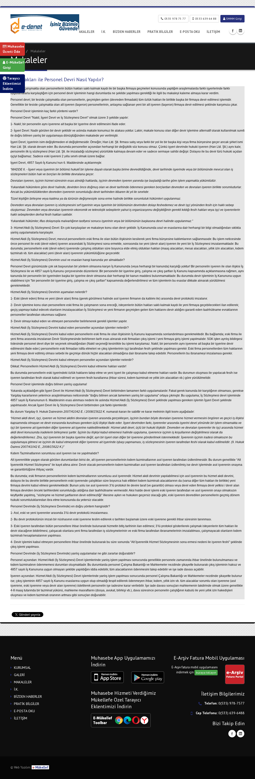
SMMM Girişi (233, 18)
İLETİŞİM (213, 32)
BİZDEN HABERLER (126, 32)
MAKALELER (85, 32)
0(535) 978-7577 (231, 703)
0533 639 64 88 (205, 18)
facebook (233, 30)
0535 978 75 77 (175, 18)
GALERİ (19, 675)
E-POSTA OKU (190, 32)
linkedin (240, 30)
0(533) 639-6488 (231, 713)
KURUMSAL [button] (22, 667)
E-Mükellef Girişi (13, 65)
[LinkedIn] (240, 733)
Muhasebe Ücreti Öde (13, 49)
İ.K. (103, 32)
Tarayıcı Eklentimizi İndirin (12, 83)
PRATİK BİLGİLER (160, 32)
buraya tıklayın (206, 672)
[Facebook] (232, 733)
